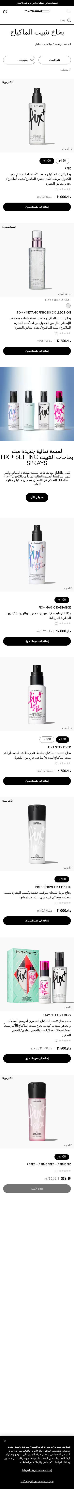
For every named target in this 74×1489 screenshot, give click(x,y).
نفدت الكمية (37, 1188)
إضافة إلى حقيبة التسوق (37, 207)
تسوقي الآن (37, 497)
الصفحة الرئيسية (63, 44)
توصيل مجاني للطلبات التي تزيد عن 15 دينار (37, 3)
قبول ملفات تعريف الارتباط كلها (37, 1481)
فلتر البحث (54, 60)
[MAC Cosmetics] (37, 11)
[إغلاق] (4, 1441)
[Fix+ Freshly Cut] (68, 305)
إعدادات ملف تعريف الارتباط (37, 1470)
